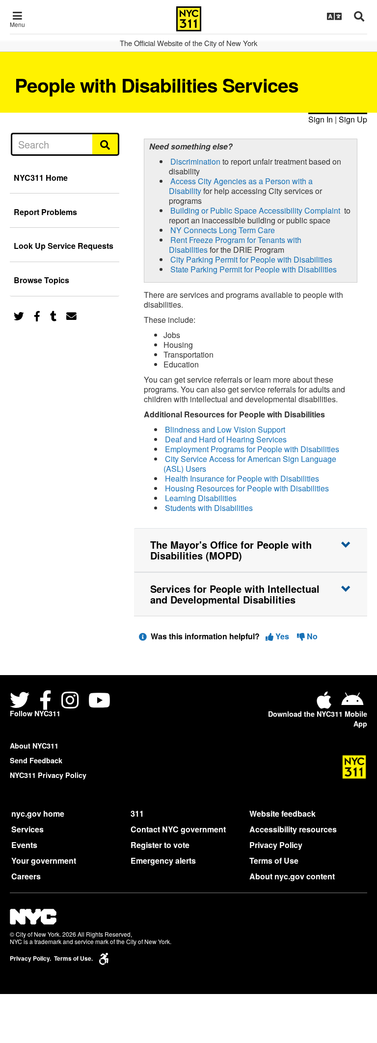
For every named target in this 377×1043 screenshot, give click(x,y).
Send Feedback (36, 760)
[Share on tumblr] (53, 315)
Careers (26, 876)
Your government (43, 860)
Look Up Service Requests (63, 245)
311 (137, 813)
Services (27, 829)
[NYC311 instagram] (69, 701)
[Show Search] (359, 16)
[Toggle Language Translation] (334, 16)
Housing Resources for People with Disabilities (247, 488)
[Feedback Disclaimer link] (143, 636)
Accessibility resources (293, 829)
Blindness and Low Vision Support (225, 429)
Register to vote (160, 844)
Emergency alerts (163, 860)
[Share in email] (71, 315)
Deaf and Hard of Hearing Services (226, 439)
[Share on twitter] (19, 315)
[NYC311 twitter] (21, 701)
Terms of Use (273, 860)
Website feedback (282, 813)
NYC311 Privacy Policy (48, 775)
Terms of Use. (73, 958)
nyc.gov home (37, 813)
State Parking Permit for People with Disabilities (253, 269)
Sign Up (353, 119)
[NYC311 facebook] (45, 701)
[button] (250, 550)
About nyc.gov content (292, 876)
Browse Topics (41, 280)
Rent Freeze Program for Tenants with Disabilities (235, 244)
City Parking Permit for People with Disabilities (251, 259)
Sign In (320, 119)
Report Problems (45, 212)
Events (24, 844)
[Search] (105, 144)
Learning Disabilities (201, 498)
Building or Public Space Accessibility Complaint (255, 210)
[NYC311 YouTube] (99, 701)
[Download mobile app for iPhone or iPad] (326, 704)
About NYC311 (34, 746)
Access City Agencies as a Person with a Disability (241, 185)
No (311, 636)
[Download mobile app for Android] (352, 704)
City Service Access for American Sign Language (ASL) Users (249, 463)
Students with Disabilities (209, 507)
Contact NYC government (178, 829)
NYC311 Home (41, 177)
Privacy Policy (275, 844)
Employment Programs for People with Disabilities (252, 449)
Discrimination (195, 161)
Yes (282, 636)
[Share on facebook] (37, 315)
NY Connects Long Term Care (222, 230)
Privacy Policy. (30, 958)
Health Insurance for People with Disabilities (242, 478)
